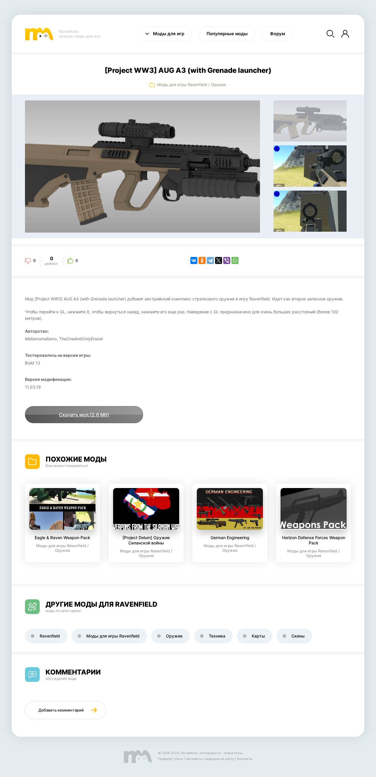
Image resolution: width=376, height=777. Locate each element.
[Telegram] (210, 260)
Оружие (218, 84)
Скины (298, 635)
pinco (178, 759)
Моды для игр (168, 33)
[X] (218, 260)
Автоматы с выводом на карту (210, 759)
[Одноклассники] (202, 260)
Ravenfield (50, 635)
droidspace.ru (210, 753)
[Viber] (226, 260)
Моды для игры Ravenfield (182, 84)
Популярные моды (227, 33)
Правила (165, 759)
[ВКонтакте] (193, 260)
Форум (277, 33)
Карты (258, 635)
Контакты (244, 759)
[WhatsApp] (235, 260)
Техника (217, 635)
